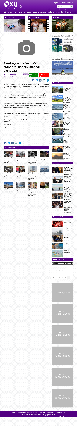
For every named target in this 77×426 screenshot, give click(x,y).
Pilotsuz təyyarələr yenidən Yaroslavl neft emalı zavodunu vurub (67, 107)
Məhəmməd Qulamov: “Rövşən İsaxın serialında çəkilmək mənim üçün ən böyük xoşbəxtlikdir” (68, 170)
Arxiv (61, 9)
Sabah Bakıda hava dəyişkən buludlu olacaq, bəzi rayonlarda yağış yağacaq (67, 98)
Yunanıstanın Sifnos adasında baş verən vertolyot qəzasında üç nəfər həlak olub (8, 174)
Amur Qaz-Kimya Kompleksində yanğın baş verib (20, 159)
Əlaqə (72, 9)
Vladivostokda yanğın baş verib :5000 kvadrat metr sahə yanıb (20, 190)
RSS (39, 414)
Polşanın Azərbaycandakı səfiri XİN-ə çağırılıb (67, 88)
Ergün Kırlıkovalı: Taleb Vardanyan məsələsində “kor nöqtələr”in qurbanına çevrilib (68, 195)
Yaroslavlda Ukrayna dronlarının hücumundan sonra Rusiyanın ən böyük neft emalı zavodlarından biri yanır (32, 176)
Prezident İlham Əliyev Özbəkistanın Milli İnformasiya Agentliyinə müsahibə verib (68, 179)
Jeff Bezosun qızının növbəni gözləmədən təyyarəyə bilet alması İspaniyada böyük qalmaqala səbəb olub (32, 192)
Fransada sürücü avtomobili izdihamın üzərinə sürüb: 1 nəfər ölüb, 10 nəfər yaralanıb (8, 160)
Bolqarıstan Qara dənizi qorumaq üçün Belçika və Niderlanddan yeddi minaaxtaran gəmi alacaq (66, 157)
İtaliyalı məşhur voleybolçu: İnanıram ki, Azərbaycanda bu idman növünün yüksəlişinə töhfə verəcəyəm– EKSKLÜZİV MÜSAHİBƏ (68, 206)
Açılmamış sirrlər (45, 12)
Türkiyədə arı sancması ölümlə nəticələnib (44, 189)
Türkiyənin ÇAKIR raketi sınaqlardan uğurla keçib (66, 115)
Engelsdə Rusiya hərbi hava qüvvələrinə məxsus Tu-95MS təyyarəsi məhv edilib (67, 139)
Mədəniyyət (36, 12)
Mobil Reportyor (67, 3)
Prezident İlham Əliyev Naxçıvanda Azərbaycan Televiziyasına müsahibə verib (68, 187)
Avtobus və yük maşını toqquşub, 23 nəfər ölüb (44, 159)
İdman (63, 12)
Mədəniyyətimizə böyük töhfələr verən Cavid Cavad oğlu (67, 122)
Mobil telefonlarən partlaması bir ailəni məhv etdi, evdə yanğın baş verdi (20, 174)
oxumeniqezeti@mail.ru (48, 414)
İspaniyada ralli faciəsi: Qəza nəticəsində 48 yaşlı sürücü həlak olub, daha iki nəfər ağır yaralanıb (32, 160)
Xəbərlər (29, 12)
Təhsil (52, 12)
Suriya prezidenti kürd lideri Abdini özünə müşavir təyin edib (66, 131)
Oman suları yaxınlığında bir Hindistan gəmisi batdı (44, 174)
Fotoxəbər (66, 221)
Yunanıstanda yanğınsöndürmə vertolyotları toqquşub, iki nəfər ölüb (8, 191)
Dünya (15, 12)
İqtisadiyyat (22, 12)
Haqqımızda (67, 9)
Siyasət (10, 12)
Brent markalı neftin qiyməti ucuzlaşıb (66, 147)
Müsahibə (69, 12)
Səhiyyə (58, 12)
